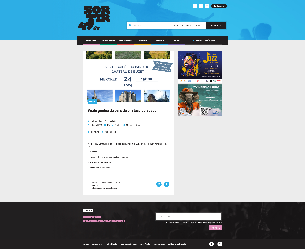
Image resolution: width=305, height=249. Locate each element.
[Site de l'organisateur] (159, 184)
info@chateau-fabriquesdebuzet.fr (104, 188)
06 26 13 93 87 (97, 185)
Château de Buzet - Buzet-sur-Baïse (103, 121)
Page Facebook (110, 132)
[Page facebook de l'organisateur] (166, 184)
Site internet (94, 132)
